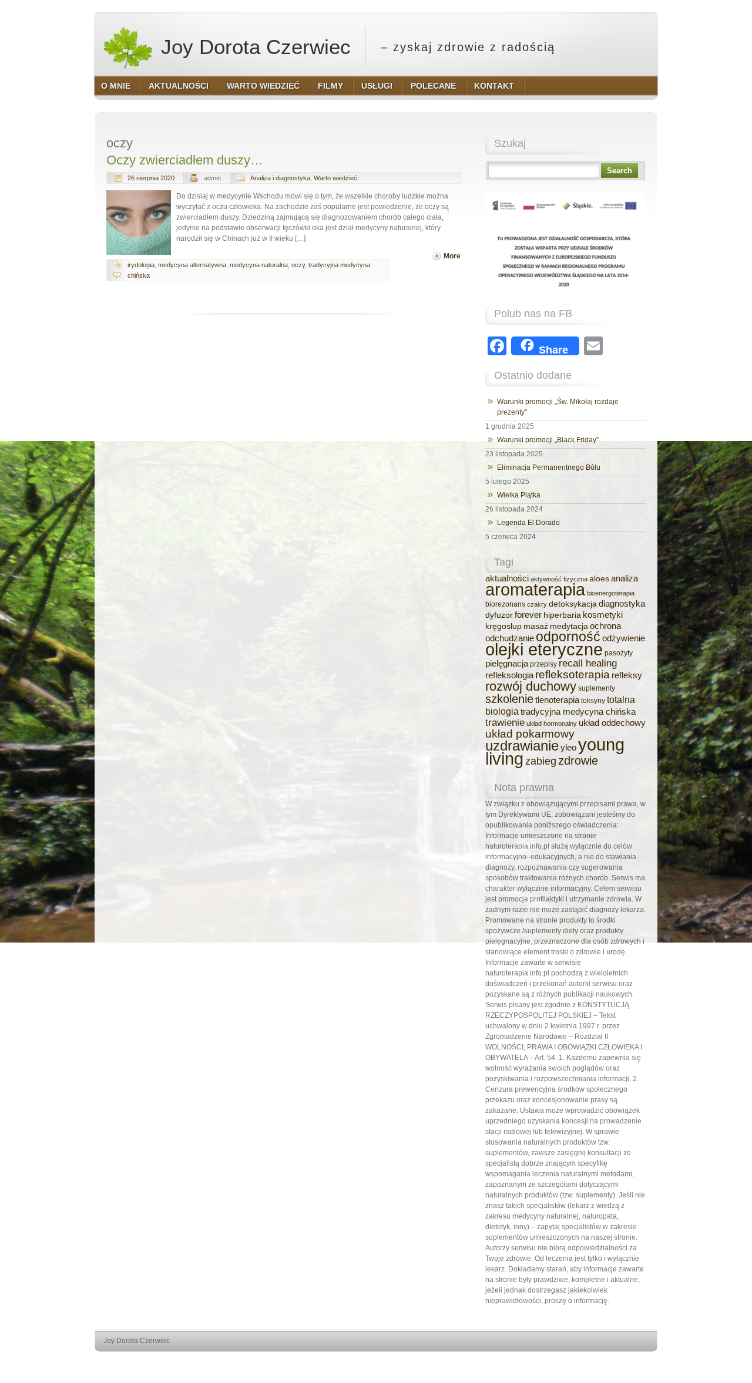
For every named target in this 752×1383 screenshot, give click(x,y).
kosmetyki (603, 615)
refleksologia (509, 675)
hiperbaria (562, 615)
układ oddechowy (612, 723)
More (452, 256)
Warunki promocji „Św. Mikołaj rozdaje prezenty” (558, 407)
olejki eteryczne (544, 649)
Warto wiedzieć (335, 177)
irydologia (141, 264)
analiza (624, 578)
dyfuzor (499, 615)
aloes (599, 578)
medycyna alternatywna (192, 264)
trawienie (505, 722)
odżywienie (623, 638)
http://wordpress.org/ (521, 1363)
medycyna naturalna (259, 264)
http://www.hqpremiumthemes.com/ (610, 1363)
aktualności (507, 578)
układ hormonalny (551, 723)
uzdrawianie (522, 745)
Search (619, 170)
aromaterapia (535, 589)
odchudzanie (509, 638)
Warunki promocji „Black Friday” (548, 440)
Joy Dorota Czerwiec (253, 46)
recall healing (588, 663)
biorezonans (505, 604)
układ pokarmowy (530, 734)
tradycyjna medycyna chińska (578, 711)
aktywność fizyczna (559, 579)
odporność (568, 637)
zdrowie (578, 760)
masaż (535, 626)
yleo (568, 747)
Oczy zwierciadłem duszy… (184, 160)
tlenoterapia (557, 700)
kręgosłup (503, 626)
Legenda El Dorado (528, 523)
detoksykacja (573, 604)
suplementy (596, 688)
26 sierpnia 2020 (150, 177)
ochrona (605, 626)
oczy (298, 264)
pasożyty (619, 653)
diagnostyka (622, 603)
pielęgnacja (506, 663)
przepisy (543, 664)
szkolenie (509, 698)
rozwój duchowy (530, 686)
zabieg (540, 761)
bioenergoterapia (610, 593)
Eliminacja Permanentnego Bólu (548, 467)
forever (528, 615)
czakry (537, 604)
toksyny (593, 700)
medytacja (569, 626)
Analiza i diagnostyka (280, 177)
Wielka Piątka (518, 495)
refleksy (627, 675)
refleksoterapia (572, 674)
